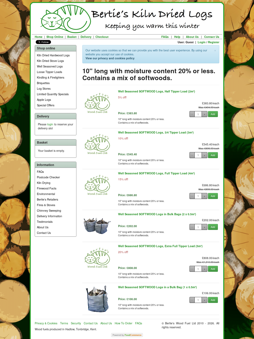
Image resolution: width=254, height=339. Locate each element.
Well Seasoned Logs (50, 66)
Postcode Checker (48, 177)
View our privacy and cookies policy (110, 58)
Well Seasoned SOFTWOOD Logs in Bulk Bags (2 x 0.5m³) (157, 214)
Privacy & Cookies (46, 323)
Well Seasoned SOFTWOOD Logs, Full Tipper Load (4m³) (156, 173)
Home (38, 37)
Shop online (46, 48)
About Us (192, 37)
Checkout (102, 37)
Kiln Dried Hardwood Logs (53, 55)
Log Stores (44, 88)
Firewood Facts (46, 188)
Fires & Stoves (46, 205)
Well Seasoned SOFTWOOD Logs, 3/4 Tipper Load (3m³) (156, 132)
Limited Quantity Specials (53, 94)
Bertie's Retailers (47, 199)
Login (202, 42)
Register (213, 42)
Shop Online (54, 37)
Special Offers (45, 105)
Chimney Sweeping (49, 210)
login (50, 124)
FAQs (165, 37)
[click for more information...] (97, 103)
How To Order (123, 323)
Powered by (127, 335)
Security (76, 323)
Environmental (46, 194)
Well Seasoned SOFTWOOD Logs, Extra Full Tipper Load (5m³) (160, 246)
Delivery (86, 37)
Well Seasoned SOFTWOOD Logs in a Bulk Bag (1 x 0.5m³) (157, 287)
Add (213, 114)
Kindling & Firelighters (50, 77)
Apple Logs (44, 100)
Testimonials (45, 222)
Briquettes (43, 83)
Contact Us (211, 37)
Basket (72, 37)
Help (177, 37)
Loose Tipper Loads (49, 72)
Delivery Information (49, 216)
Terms (64, 323)
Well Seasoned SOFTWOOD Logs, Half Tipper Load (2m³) (156, 91)
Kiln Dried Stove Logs (50, 61)
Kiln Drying (43, 183)
